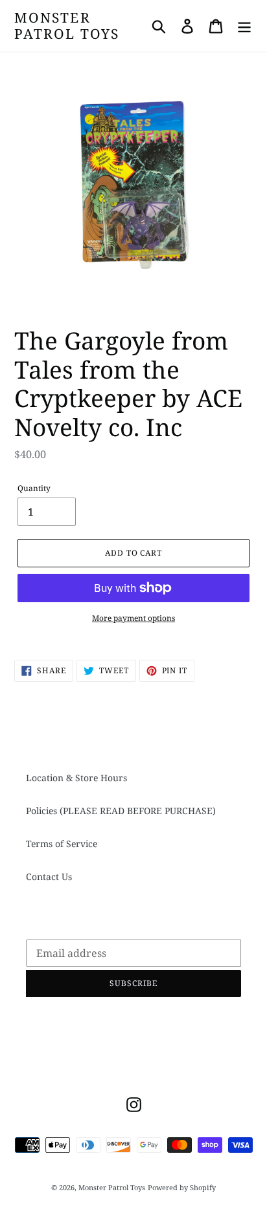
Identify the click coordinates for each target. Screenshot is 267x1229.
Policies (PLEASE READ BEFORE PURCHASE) (121, 810)
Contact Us (49, 876)
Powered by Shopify (182, 1187)
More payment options (133, 618)
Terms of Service (61, 843)
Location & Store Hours (76, 778)
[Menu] (244, 26)
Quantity (34, 488)
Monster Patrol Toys (66, 26)
